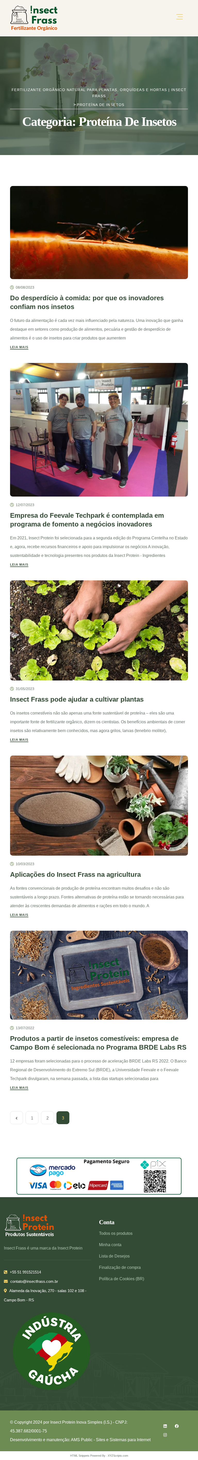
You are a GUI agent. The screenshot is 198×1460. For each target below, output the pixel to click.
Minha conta (110, 1245)
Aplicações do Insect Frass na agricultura (75, 874)
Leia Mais (19, 347)
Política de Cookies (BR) (121, 1279)
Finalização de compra (120, 1267)
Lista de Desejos (114, 1256)
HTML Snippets (79, 1455)
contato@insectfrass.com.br (34, 1281)
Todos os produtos (116, 1233)
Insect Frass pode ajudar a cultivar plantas (77, 699)
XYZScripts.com (118, 1455)
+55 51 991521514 (25, 1272)
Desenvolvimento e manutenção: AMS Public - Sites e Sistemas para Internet (80, 1440)
